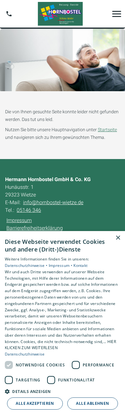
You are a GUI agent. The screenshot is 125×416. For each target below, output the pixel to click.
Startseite (107, 129)
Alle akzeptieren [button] (35, 403)
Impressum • (61, 265)
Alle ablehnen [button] (92, 403)
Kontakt (80, 265)
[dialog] (62, 323)
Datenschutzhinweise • (27, 265)
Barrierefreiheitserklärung (34, 228)
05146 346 (29, 210)
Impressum (19, 220)
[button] (116, 14)
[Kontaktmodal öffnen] (9, 14)
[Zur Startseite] (62, 14)
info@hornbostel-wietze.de (53, 202)
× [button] (117, 238)
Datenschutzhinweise (25, 354)
